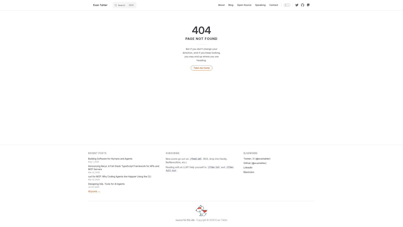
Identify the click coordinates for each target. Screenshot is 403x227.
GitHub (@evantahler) (255, 163)
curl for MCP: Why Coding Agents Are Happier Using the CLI (119, 176)
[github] (302, 5)
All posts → (94, 191)
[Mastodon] (308, 5)
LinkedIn (248, 167)
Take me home (201, 68)
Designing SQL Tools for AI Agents (106, 184)
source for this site (185, 220)
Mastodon (249, 172)
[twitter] (297, 5)
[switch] (287, 5)
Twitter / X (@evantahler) (257, 158)
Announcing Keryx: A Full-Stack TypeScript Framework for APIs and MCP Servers (123, 168)
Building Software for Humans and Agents (110, 158)
